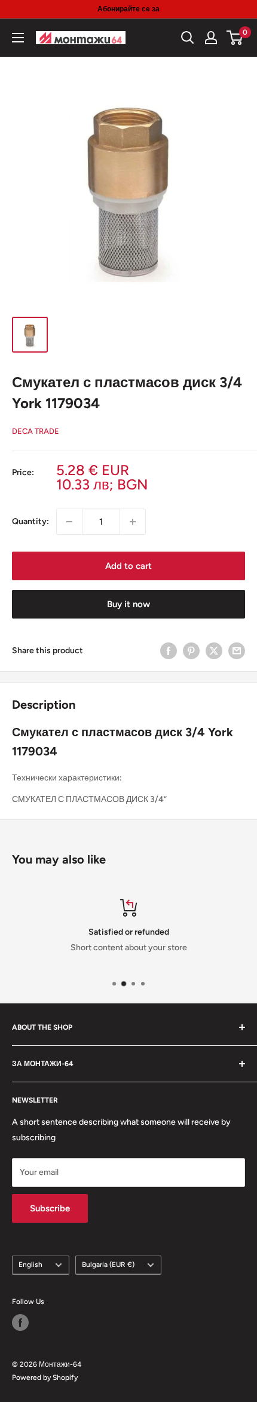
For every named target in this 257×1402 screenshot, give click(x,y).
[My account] (211, 37)
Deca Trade (35, 431)
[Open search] (187, 37)
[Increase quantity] (132, 521)
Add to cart (128, 566)
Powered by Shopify (45, 1377)
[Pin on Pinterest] (191, 650)
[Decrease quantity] (69, 521)
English (30, 1264)
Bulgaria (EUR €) (108, 1264)
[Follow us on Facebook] (20, 1322)
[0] (235, 37)
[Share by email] (236, 650)
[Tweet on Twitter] (214, 650)
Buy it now (128, 604)
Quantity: (30, 521)
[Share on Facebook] (168, 650)
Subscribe (50, 1208)
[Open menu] (18, 37)
